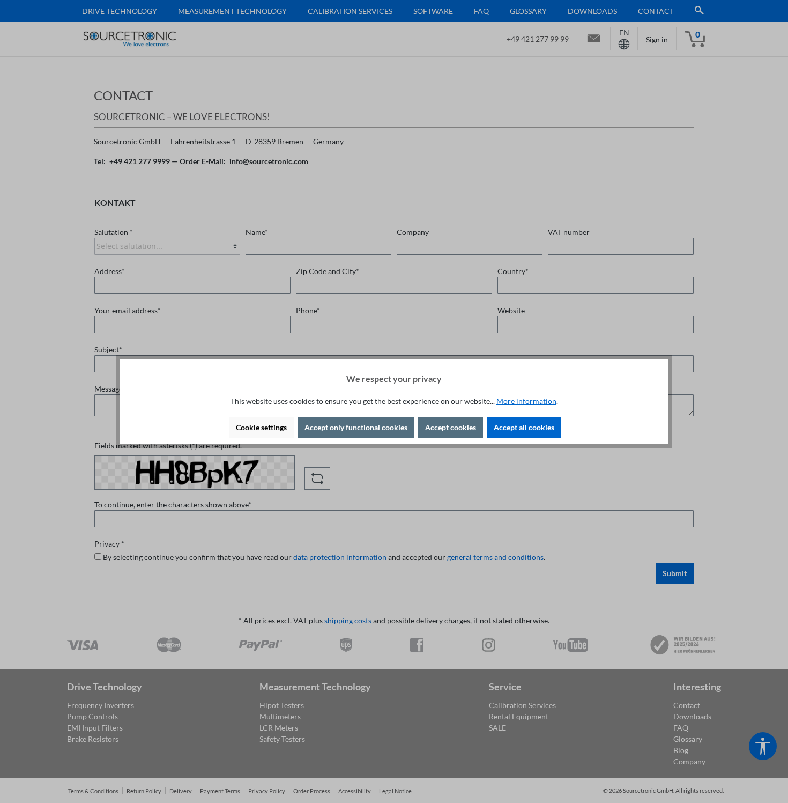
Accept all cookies (524, 427)
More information (526, 401)
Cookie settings (261, 427)
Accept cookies (450, 427)
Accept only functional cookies (355, 427)
